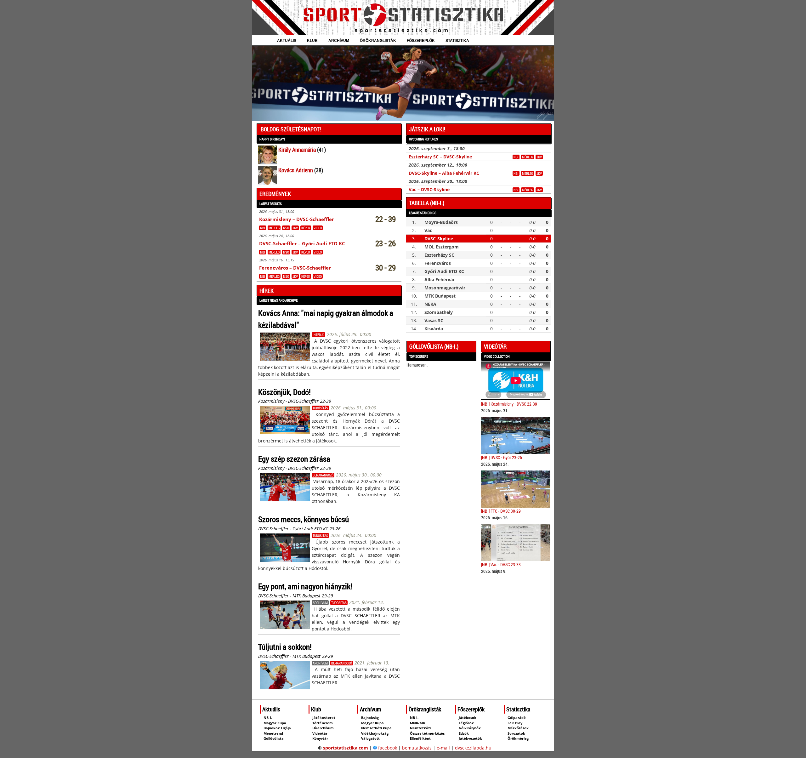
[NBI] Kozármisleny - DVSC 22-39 (509, 404)
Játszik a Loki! (427, 129)
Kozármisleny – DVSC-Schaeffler (296, 219)
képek (305, 227)
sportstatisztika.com (345, 748)
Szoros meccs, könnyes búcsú (303, 519)
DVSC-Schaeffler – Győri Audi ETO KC (302, 243)
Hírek (266, 290)
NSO (286, 227)
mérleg (274, 227)
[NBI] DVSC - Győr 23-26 (501, 457)
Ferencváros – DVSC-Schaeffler (295, 268)
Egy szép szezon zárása (294, 458)
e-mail (443, 748)
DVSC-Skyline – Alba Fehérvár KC (444, 173)
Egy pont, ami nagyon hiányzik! (305, 586)
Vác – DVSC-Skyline (429, 189)
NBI (262, 227)
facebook (387, 748)
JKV (295, 227)
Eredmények (275, 193)
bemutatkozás (417, 748)
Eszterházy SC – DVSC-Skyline (440, 157)
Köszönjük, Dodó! (284, 392)
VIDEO (318, 227)
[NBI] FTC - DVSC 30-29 (501, 511)
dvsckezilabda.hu (473, 748)
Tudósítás (320, 408)
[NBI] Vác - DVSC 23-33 (501, 564)
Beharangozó (323, 475)
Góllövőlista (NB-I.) (433, 346)
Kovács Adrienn (295, 170)
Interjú (318, 334)
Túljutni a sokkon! (285, 646)
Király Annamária (297, 149)
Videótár (495, 346)
